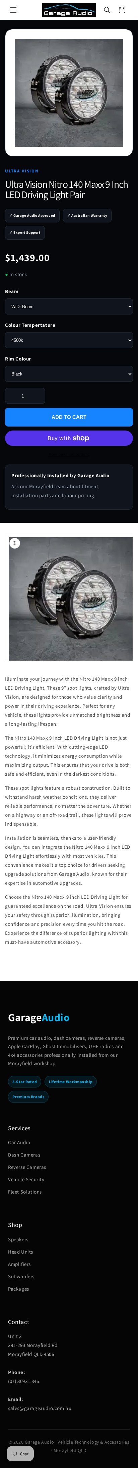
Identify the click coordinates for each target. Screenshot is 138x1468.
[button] (13, 10)
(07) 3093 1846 (23, 1381)
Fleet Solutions (25, 1192)
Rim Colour (18, 358)
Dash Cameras (24, 1155)
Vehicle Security (26, 1179)
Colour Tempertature (30, 325)
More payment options (69, 454)
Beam (11, 291)
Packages (18, 1289)
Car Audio (19, 1142)
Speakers (18, 1239)
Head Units (20, 1252)
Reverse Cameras (27, 1167)
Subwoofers (21, 1276)
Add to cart (69, 417)
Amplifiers (19, 1264)
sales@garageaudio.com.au (39, 1408)
